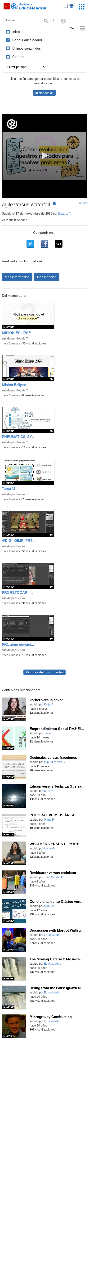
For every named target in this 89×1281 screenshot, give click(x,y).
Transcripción (46, 277)
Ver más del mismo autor (44, 672)
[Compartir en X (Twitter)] (30, 244)
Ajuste (83, 203)
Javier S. (49, 733)
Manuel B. (50, 906)
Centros (18, 57)
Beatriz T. (64, 213)
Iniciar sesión (44, 93)
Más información (17, 277)
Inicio (16, 32)
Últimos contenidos (26, 48)
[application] (44, 156)
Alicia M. (49, 848)
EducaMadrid (52, 934)
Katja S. (49, 704)
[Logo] (12, 124)
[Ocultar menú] (77, 28)
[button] (44, 155)
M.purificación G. (55, 762)
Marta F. (49, 819)
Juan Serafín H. (54, 877)
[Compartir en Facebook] (44, 244)
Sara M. (49, 790)
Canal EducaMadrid (27, 40)
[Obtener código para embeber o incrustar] (58, 244)
